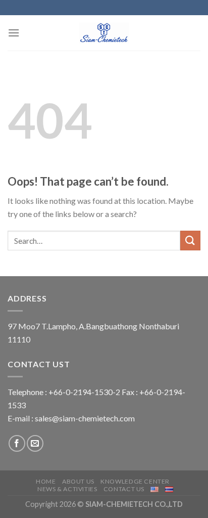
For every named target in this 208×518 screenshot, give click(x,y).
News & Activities (67, 489)
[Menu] (14, 32)
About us (78, 481)
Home (46, 481)
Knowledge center (135, 481)
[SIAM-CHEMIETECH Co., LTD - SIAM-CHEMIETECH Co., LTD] (104, 33)
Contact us (123, 489)
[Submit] (190, 240)
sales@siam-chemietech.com (85, 418)
